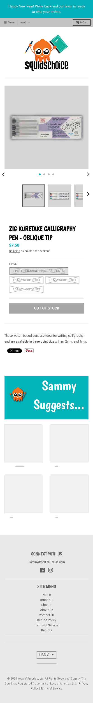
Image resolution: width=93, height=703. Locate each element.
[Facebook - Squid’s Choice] (42, 570)
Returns (46, 630)
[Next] (88, 174)
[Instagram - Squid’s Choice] (50, 570)
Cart (84, 22)
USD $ (23, 22)
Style (12, 263)
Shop (45, 605)
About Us (46, 610)
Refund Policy (46, 620)
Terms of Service (46, 625)
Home (46, 594)
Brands (45, 600)
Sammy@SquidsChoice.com (46, 562)
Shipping (14, 251)
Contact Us (46, 615)
